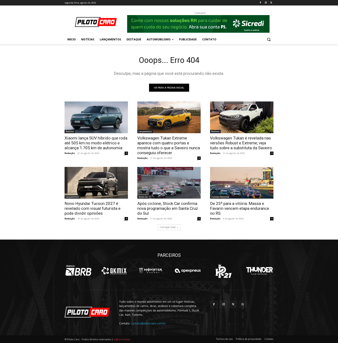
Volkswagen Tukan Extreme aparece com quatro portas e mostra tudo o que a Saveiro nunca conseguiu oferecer (168, 145)
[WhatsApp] (243, 304)
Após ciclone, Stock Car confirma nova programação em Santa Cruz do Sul (167, 208)
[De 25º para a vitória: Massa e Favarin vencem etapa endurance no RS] (241, 183)
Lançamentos (145, 131)
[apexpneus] (188, 271)
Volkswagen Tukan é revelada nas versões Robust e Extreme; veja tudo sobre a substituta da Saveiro (241, 143)
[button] (268, 39)
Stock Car (143, 196)
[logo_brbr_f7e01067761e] (79, 271)
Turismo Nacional (220, 196)
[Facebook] (260, 3)
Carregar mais (168, 227)
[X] (271, 3)
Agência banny (122, 339)
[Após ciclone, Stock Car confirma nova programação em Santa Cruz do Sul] (169, 183)
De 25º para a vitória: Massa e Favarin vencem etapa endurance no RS (239, 208)
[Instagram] (265, 3)
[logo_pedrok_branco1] (223, 271)
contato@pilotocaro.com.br (148, 323)
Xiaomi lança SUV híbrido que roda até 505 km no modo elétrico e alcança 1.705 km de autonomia (96, 143)
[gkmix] (114, 271)
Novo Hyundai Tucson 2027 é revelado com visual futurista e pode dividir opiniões (92, 208)
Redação (70, 153)
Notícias (70, 131)
